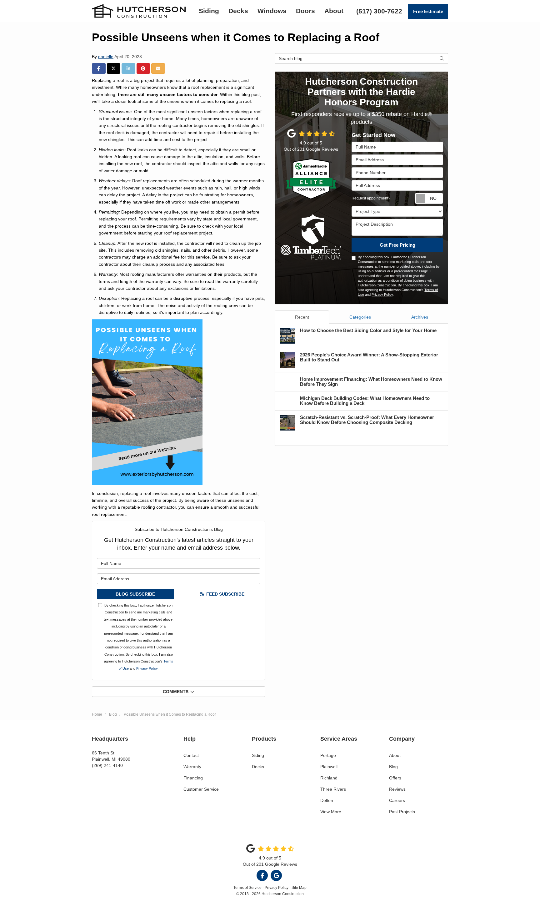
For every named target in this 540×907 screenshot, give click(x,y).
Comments (175, 691)
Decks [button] (238, 10)
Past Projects (402, 811)
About (395, 755)
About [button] (333, 10)
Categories (360, 317)
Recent (302, 317)
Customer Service (201, 789)
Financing (193, 777)
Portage (328, 755)
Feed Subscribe (224, 594)
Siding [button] (209, 10)
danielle (105, 56)
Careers (397, 800)
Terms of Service (247, 887)
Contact (191, 755)
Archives (419, 317)
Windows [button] (272, 10)
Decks (258, 766)
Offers (395, 777)
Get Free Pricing (397, 245)
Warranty (192, 766)
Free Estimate (428, 11)
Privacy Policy (147, 668)
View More (330, 811)
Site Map (299, 887)
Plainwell (329, 766)
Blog (393, 766)
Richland (329, 777)
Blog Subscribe (135, 594)
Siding (258, 755)
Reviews (397, 789)
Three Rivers (333, 789)
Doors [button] (305, 10)
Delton (326, 800)
